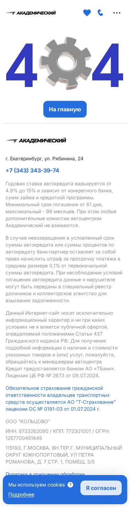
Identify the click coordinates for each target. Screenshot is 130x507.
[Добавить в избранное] (87, 13)
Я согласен (101, 487)
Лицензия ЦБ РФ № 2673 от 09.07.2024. (53, 375)
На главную (65, 109)
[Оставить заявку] (100, 13)
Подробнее (21, 494)
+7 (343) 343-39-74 (32, 170)
